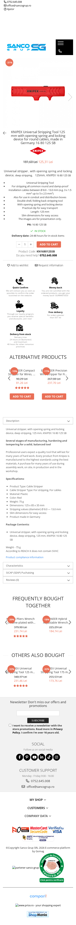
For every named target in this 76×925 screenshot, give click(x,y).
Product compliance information (24, 557)
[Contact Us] (60, 51)
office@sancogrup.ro (18, 5)
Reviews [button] (12, 580)
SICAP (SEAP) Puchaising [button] (20, 572)
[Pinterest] (27, 757)
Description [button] (12, 420)
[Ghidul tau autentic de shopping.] (38, 896)
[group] (38, 93)
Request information (50, 265)
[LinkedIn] (41, 757)
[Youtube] (34, 757)
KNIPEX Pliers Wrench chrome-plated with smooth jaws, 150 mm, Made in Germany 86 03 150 (20, 620)
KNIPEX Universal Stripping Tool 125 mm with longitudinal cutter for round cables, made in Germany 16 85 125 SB (20, 670)
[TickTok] (49, 757)
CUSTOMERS (36, 808)
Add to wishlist (19, 265)
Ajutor (10, 9)
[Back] (3, 133)
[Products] (61, 44)
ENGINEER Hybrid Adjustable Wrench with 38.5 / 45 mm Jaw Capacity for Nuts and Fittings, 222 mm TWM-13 (56, 620)
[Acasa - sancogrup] (26, 47)
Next (70, 97)
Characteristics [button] (14, 565)
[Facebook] (19, 757)
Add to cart (49, 244)
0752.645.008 (14, 2)
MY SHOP (36, 800)
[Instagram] (56, 757)
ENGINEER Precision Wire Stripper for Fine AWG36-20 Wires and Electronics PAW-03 (54, 372)
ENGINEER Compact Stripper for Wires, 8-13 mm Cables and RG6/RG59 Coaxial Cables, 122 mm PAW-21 (22, 372)
